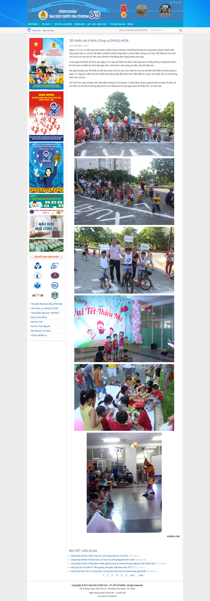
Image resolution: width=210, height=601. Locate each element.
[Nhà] (105, 10)
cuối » (141, 575)
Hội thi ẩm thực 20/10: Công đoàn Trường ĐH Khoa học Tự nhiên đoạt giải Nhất (108, 571)
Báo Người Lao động (41, 330)
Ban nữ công (48, 30)
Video (130, 24)
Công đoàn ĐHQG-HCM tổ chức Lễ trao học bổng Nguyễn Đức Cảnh (103, 559)
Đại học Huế (36, 322)
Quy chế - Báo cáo (97, 24)
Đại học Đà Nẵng (39, 317)
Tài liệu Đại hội (117, 24)
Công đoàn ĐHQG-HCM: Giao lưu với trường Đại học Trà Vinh (99, 556)
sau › (133, 575)
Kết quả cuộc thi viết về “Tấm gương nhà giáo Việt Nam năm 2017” (102, 567)
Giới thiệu (33, 24)
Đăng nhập (177, 3)
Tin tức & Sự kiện (63, 24)
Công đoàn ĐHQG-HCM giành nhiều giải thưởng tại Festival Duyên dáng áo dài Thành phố (113, 563)
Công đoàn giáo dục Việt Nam (45, 313)
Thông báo (79, 24)
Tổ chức (46, 24)
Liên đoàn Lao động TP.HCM (44, 308)
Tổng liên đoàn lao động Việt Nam (47, 304)
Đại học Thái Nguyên (40, 326)
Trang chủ (36, 30)
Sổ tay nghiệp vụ (39, 335)
